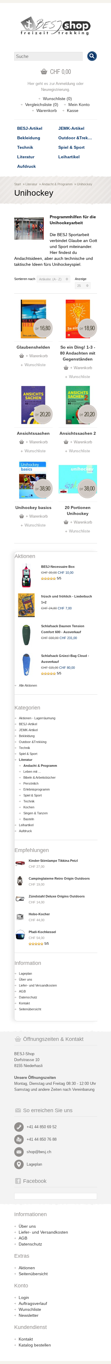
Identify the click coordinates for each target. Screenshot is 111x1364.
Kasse (72, 110)
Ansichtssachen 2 (77, 433)
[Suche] (92, 56)
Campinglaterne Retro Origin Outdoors (59, 878)
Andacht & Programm (57, 184)
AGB (22, 991)
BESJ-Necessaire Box (58, 566)
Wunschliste (35, 365)
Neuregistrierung (55, 89)
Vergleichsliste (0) (41, 104)
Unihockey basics (33, 507)
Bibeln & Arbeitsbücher (39, 777)
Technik (25, 147)
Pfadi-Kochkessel (42, 932)
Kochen (28, 807)
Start (17, 184)
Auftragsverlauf (33, 1303)
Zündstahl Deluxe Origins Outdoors (57, 896)
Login (24, 1297)
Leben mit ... (32, 771)
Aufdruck (26, 166)
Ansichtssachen (33, 433)
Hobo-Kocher (39, 914)
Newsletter (28, 1315)
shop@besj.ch (39, 1152)
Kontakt (24, 1003)
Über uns (25, 979)
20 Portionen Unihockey (78, 510)
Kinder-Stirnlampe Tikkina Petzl (53, 860)
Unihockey (84, 184)
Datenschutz (28, 997)
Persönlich (30, 783)
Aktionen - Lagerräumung (37, 718)
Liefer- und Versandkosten (38, 985)
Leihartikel (69, 156)
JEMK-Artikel (71, 128)
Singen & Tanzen (35, 813)
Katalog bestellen (35, 1345)
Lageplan (25, 973)
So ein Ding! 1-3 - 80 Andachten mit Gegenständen (77, 353)
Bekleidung (28, 137)
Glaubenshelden (33, 347)
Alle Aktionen (28, 685)
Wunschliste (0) (57, 98)
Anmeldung (65, 83)
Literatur (25, 156)
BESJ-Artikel (29, 128)
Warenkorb (46, 110)
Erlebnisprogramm (36, 789)
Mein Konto (79, 104)
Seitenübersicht (30, 1009)
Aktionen (27, 1267)
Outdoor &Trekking (77, 137)
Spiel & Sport (71, 147)
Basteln (28, 819)
